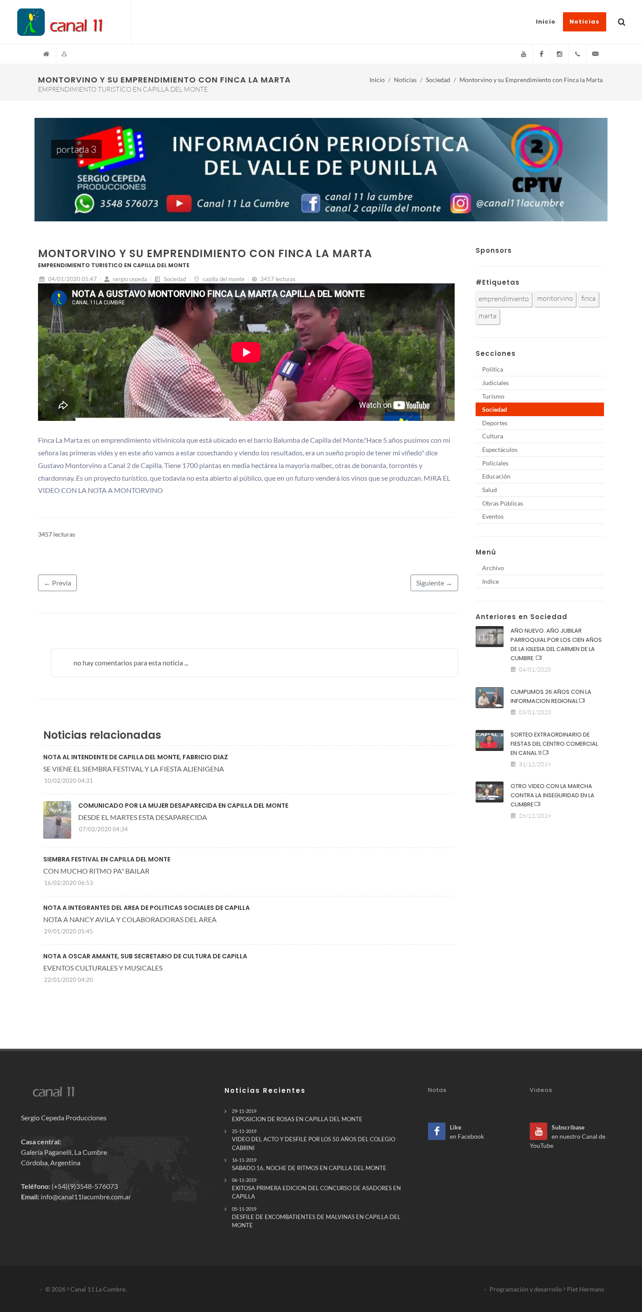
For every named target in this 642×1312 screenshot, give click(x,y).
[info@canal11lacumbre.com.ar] (595, 54)
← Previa (57, 583)
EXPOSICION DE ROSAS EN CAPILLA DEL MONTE (297, 1115)
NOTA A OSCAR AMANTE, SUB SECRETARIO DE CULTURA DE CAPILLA (145, 956)
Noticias (405, 79)
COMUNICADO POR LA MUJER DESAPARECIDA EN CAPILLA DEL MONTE (183, 805)
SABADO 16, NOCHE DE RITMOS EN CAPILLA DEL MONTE (309, 1164)
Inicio (377, 79)
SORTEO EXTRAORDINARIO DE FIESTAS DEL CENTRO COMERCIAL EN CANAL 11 (554, 743)
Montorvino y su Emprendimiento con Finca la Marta (531, 79)
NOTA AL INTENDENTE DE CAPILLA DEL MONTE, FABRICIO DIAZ (135, 757)
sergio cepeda (129, 278)
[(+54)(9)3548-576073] (577, 54)
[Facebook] (541, 54)
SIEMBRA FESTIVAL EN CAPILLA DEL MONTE (106, 859)
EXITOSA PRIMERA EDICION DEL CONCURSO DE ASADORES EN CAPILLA (316, 1188)
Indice (490, 581)
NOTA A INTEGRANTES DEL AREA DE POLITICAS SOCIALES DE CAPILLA (146, 907)
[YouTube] (523, 54)
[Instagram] (559, 54)
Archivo (493, 568)
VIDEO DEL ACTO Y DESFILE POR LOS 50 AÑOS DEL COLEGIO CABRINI (313, 1139)
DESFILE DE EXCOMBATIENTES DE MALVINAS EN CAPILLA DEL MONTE (316, 1217)
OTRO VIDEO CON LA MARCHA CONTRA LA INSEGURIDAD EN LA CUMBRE (552, 795)
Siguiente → (434, 583)
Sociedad (438, 79)
